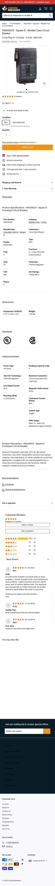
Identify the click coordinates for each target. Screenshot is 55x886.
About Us (5, 808)
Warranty (5, 818)
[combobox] (27, 15)
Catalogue (9, 484)
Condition (6, 117)
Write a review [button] (27, 525)
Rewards (5, 825)
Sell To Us (6, 829)
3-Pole (43, 222)
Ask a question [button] (27, 531)
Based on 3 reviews (13, 522)
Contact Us (6, 811)
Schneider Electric (9, 41)
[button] (8, 96)
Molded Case (34, 222)
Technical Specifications (15, 490)
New (6, 122)
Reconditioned (19, 123)
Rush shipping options (10, 142)
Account (5, 804)
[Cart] (46, 8)
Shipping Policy (8, 822)
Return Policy (7, 815)
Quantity (6, 130)
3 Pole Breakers (15, 24)
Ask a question (8, 503)
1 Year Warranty (9, 188)
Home (4, 24)
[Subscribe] (46, 731)
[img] (18, 568)
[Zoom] (44, 83)
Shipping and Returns (11, 182)
